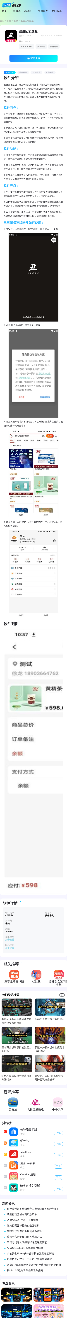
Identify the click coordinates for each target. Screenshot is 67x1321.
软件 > (10, 21)
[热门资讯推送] (62, 995)
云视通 (13, 1109)
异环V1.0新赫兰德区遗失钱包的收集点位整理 (16, 1021)
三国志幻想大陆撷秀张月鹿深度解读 (27, 1242)
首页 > (3, 21)
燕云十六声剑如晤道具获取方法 (24, 1236)
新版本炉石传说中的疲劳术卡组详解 (50, 1049)
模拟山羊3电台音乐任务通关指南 (25, 1270)
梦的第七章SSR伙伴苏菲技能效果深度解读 (30, 1253)
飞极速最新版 (35, 1109)
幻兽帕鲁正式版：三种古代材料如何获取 (29, 1259)
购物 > (17, 21)
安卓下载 (35, 58)
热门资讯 (57, 11)
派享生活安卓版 (14, 981)
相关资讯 (50, 72)
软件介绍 (9, 72)
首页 (4, 11)
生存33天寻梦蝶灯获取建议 (50, 1019)
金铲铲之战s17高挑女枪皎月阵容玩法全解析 (49, 1077)
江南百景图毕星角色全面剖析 (23, 1225)
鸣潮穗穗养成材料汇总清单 (22, 1214)
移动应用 (29, 11)
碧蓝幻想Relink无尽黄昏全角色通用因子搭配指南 (34, 1264)
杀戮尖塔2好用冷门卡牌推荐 (22, 1220)
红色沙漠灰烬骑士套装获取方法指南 (16, 1077)
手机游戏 (16, 11)
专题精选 (43, 11)
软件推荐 (36, 72)
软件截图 (23, 72)
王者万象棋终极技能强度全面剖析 (16, 1049)
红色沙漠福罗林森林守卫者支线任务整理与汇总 (33, 1208)
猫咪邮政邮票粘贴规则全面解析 (24, 1231)
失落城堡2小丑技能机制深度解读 (25, 1248)
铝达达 (36, 981)
